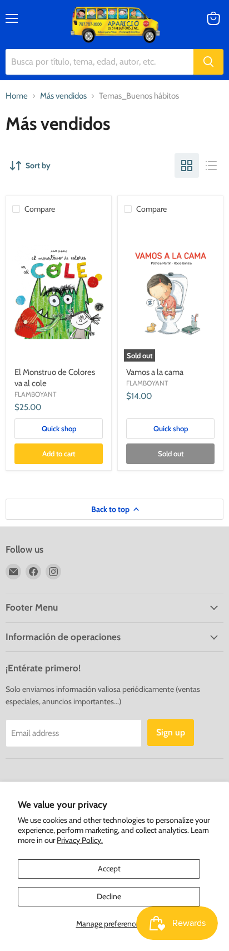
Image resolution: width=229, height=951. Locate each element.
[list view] (211, 165)
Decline (109, 896)
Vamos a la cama (154, 372)
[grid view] (187, 165)
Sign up (170, 732)
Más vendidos (63, 96)
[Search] (208, 62)
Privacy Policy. (80, 840)
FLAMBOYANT (35, 394)
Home (17, 96)
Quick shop (59, 428)
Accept (109, 869)
